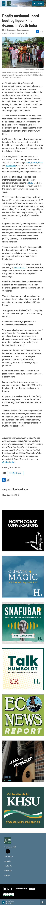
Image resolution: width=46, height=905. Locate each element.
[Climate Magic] (23, 576)
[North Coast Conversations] (23, 530)
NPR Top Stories (15, 473)
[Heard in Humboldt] (23, 761)
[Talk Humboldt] (23, 669)
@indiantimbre (8, 462)
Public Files (8, 871)
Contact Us (8, 866)
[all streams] (43, 902)
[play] (3, 902)
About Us (7, 861)
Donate (39, 3)
